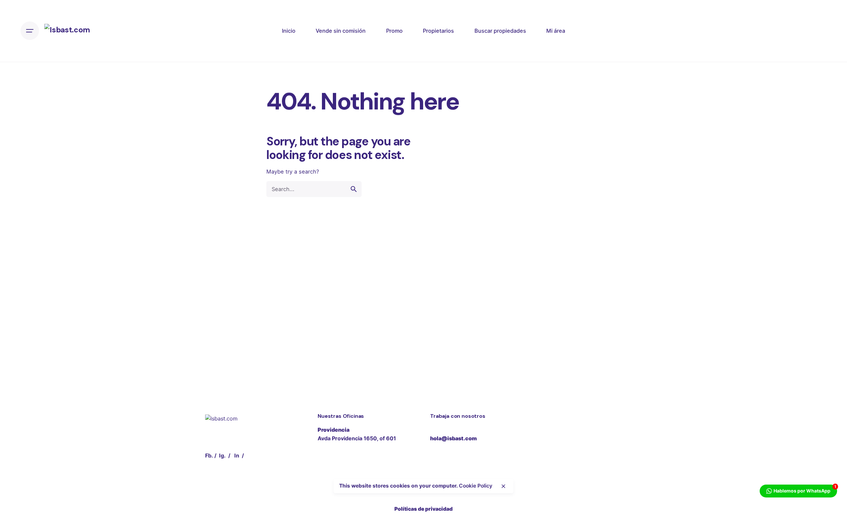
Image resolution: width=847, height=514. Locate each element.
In (236, 455)
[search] (354, 189)
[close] (504, 486)
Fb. (209, 455)
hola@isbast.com (453, 438)
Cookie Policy (475, 486)
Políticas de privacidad (423, 509)
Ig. (222, 455)
